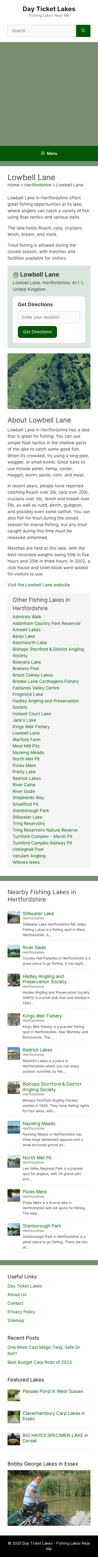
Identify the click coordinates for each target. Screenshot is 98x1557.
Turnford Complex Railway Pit (42, 842)
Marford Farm (26, 739)
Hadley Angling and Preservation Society (45, 979)
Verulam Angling (29, 855)
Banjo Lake (24, 636)
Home (14, 184)
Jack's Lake (24, 720)
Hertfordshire (38, 184)
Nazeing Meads (28, 752)
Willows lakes (26, 862)
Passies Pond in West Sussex (53, 1391)
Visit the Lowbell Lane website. (39, 584)
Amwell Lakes (27, 629)
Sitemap (16, 1320)
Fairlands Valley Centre (36, 687)
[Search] (83, 31)
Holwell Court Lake (32, 713)
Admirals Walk (27, 616)
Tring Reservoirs (29, 823)
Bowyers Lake (27, 662)
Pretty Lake (24, 771)
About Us (17, 1294)
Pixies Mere (24, 765)
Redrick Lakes (27, 778)
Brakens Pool (26, 668)
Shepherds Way (28, 797)
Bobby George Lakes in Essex (43, 1464)
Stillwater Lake (27, 817)
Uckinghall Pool (28, 849)
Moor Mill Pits (26, 745)
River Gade (24, 791)
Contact (15, 1303)
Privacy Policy (21, 1311)
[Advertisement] (49, 94)
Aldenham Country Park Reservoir (47, 623)
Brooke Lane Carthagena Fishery (46, 681)
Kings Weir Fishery (31, 726)
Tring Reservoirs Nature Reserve (45, 830)
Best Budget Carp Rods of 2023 (40, 1362)
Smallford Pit (25, 804)
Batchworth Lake (30, 642)
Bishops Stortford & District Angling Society (52, 1086)
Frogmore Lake (28, 694)
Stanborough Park (31, 810)
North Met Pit (26, 758)
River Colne (24, 784)
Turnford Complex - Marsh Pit (42, 836)
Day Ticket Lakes (49, 9)
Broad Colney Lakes (33, 675)
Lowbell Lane (26, 733)
